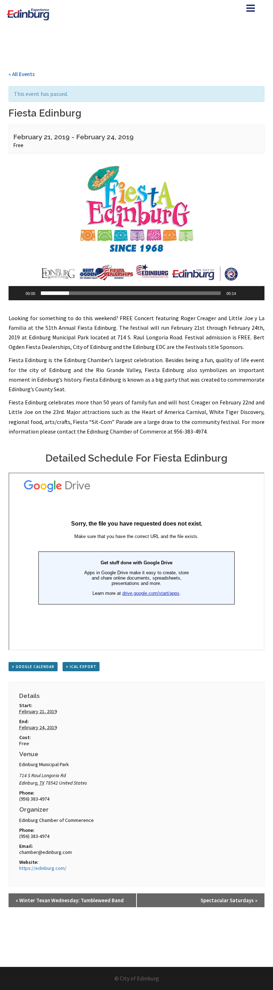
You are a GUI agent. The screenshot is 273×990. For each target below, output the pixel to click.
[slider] (131, 293)
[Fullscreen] (255, 293)
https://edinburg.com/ (42, 868)
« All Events (22, 74)
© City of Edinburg (136, 978)
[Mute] (243, 293)
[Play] (17, 293)
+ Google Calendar (33, 666)
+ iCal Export (81, 666)
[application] (136, 228)
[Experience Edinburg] (29, 13)
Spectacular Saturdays (228, 900)
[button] (136, 228)
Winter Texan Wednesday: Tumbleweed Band (70, 900)
